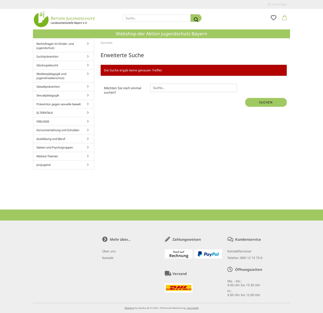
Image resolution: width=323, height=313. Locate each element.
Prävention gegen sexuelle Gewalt (58, 104)
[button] (284, 18)
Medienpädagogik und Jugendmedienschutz (51, 76)
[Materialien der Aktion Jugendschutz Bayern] (64, 19)
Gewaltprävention (48, 87)
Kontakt (107, 258)
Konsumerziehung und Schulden (57, 130)
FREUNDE (42, 121)
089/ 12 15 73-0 (251, 258)
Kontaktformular (239, 251)
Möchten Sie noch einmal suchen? (122, 90)
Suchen (266, 102)
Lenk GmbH (193, 307)
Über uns (109, 251)
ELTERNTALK (44, 113)
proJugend (43, 165)
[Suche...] (196, 18)
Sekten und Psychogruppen (54, 147)
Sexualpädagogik (47, 95)
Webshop (129, 307)
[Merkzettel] (273, 18)
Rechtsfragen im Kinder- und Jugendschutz (55, 46)
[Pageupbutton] (311, 306)
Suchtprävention (47, 56)
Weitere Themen (47, 156)
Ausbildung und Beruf (50, 139)
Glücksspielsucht (47, 65)
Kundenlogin (278, 4)
